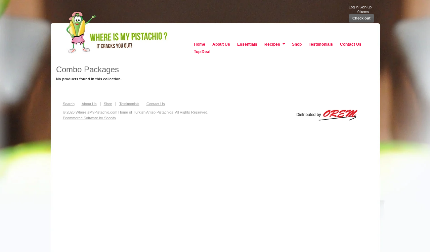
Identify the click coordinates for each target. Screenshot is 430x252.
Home (199, 44)
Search (69, 104)
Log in (353, 7)
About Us (221, 44)
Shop (297, 44)
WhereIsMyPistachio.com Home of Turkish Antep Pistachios (215, 30)
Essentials (247, 44)
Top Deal (202, 51)
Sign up (365, 7)
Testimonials (321, 44)
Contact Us (350, 44)
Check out (361, 18)
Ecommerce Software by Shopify (89, 118)
